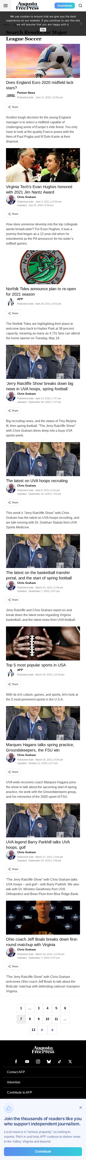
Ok (43, 29)
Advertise (13, 1082)
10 (47, 1019)
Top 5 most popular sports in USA (36, 665)
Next (52, 1030)
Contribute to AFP (19, 1092)
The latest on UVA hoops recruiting (37, 481)
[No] (81, 24)
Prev (42, 1030)
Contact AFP (16, 1072)
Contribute (64, 5)
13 (33, 1030)
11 (56, 1019)
